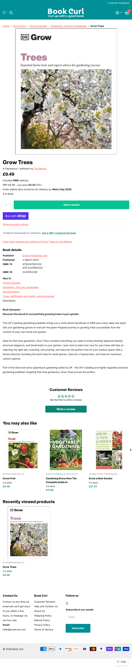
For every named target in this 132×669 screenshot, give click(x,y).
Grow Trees (9, 566)
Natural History (11, 291)
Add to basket (71, 204)
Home (6, 26)
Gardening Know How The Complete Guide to (61, 480)
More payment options (15, 224)
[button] (11, 202)
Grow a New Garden (100, 478)
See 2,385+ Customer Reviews (59, 233)
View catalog (5, 12)
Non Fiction (19, 26)
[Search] (11, 13)
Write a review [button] (66, 409)
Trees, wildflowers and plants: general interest (28, 296)
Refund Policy (42, 620)
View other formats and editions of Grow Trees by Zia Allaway (37, 241)
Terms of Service (43, 629)
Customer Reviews (44, 601)
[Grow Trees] (29, 532)
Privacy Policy (42, 624)
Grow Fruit (9, 478)
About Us (39, 610)
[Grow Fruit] (23, 450)
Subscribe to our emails (80, 609)
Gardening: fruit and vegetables (69, 26)
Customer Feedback (118, 3)
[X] (67, 603)
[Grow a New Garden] (109, 450)
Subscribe (78, 628)
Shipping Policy (43, 615)
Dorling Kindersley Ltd (35, 255)
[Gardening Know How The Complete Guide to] (66, 450)
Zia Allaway (40, 168)
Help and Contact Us (46, 606)
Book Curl (40, 595)
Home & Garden (38, 26)
